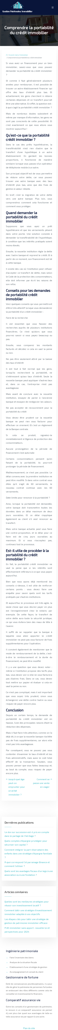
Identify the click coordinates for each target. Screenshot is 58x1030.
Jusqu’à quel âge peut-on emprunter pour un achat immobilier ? (16, 787)
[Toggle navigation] (53, 7)
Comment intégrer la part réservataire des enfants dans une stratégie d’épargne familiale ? (28, 853)
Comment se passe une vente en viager (41, 783)
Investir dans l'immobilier (18, 55)
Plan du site (29, 1028)
